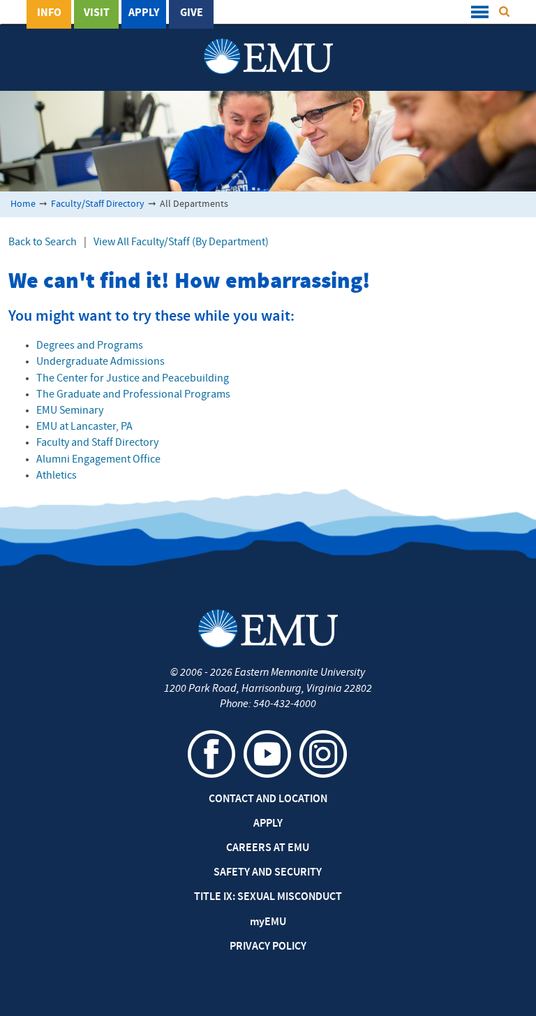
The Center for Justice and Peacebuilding (132, 378)
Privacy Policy (268, 946)
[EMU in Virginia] (268, 42)
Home (23, 204)
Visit (97, 13)
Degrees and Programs (89, 345)
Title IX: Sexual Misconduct (268, 897)
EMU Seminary (69, 410)
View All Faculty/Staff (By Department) (181, 242)
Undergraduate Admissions (100, 362)
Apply (143, 13)
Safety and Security (268, 872)
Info (49, 13)
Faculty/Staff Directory (97, 204)
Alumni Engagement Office (98, 459)
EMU (268, 922)
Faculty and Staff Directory (97, 443)
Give (191, 13)
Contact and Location (268, 799)
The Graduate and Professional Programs (133, 394)
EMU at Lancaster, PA (84, 427)
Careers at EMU (267, 848)
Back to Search (42, 242)
